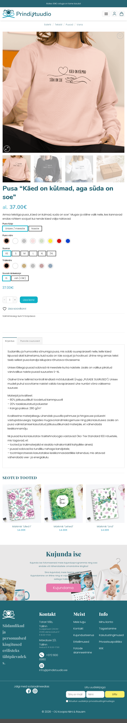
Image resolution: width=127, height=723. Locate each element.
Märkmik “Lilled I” (21, 526)
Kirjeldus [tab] (9, 341)
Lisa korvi (28, 300)
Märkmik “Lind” (105, 526)
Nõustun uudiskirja (91, 701)
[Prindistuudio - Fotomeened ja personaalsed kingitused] (26, 14)
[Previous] (9, 92)
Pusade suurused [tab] (30, 341)
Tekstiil (58, 24)
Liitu (114, 694)
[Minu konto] (114, 14)
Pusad (69, 24)
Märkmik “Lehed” (63, 526)
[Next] (118, 92)
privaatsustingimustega (101, 701)
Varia (80, 24)
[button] (106, 14)
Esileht (47, 24)
